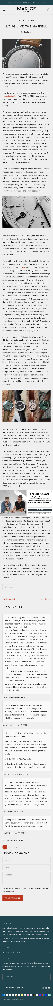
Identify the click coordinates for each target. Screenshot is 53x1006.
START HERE (39, 509)
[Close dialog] (52, 491)
